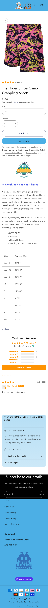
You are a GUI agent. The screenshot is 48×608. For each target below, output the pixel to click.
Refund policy (22, 602)
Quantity (5, 118)
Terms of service (18, 606)
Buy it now (24, 140)
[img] (8, 382)
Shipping (16, 102)
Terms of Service (11, 524)
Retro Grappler (23, 599)
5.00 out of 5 (30, 343)
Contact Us (9, 506)
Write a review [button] (24, 367)
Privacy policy (34, 602)
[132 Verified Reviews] (24, 178)
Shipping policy (32, 606)
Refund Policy (10, 512)
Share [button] (6, 329)
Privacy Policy (10, 518)
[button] (5, 5)
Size (3, 106)
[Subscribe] (40, 494)
